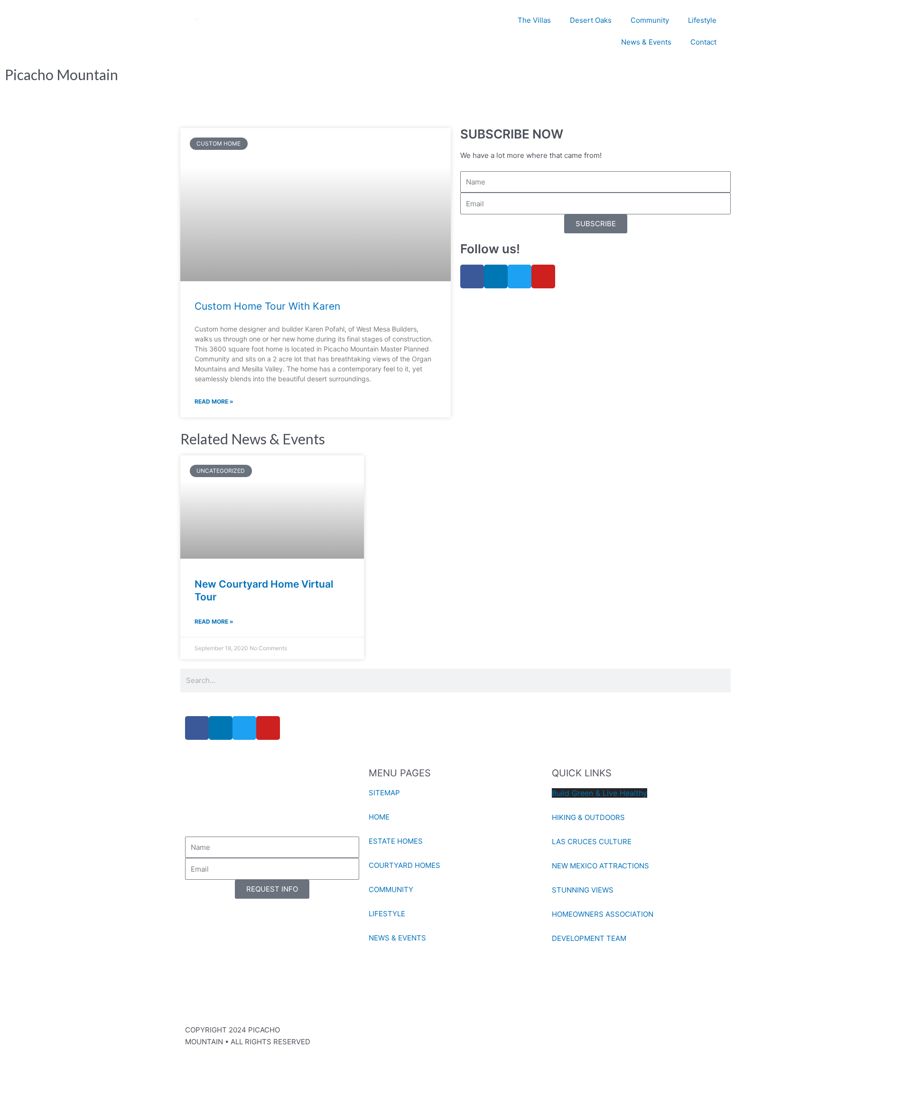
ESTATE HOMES (396, 841)
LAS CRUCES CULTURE (592, 841)
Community (650, 20)
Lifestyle (702, 20)
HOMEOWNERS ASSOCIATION (602, 914)
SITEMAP (384, 792)
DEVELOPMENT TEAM (589, 938)
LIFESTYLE (387, 913)
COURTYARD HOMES (404, 865)
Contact (703, 41)
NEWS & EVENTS (397, 937)
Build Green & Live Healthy (599, 793)
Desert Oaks (591, 20)
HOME (379, 816)
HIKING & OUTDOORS (588, 817)
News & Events (646, 41)
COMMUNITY (391, 889)
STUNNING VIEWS (583, 889)
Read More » (214, 401)
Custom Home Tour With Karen (267, 306)
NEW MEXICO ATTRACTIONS (600, 865)
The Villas (534, 20)
